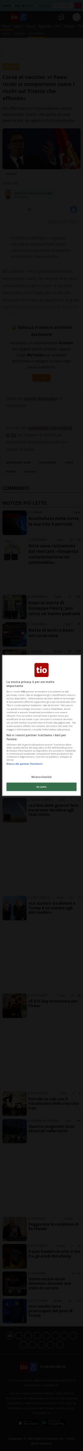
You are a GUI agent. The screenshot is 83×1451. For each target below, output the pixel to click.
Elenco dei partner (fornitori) (24, 763)
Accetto (41, 786)
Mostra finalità (41, 776)
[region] (41, 725)
